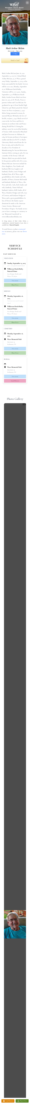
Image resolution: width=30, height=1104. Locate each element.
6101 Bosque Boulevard (14, 274)
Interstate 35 (11, 342)
